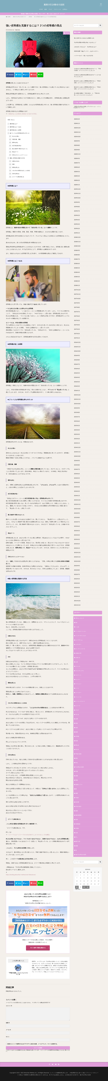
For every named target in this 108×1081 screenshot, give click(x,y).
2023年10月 (77, 136)
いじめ (77, 627)
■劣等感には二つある (14, 127)
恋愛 (76, 775)
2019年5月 (77, 215)
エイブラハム (79, 640)
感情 (76, 793)
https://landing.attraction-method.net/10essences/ (21, 874)
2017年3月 (77, 329)
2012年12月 (77, 552)
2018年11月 (77, 241)
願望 (76, 845)
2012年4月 (77, 583)
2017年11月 (77, 294)
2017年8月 (77, 307)
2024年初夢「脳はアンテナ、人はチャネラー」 (86, 51)
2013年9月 (77, 513)
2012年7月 (77, 574)
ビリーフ (77, 705)
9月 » (79, 889)
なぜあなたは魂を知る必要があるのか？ (84, 68)
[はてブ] (25, 74)
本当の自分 (78, 806)
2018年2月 (77, 281)
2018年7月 (77, 259)
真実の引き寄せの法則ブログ (19, 16)
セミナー (77, 679)
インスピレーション (80, 631)
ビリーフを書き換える (16, 176)
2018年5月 (77, 268)
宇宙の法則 (78, 754)
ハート (77, 688)
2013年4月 (77, 535)
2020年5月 (77, 171)
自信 (76, 832)
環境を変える (14, 167)
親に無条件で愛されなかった (18, 148)
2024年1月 (77, 123)
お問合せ (65, 9)
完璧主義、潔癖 (15, 139)
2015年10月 (77, 403)
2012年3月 (77, 587)
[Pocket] (33, 74)
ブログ (50, 9)
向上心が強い (14, 136)
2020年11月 (77, 154)
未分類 (77, 802)
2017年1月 (77, 338)
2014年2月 (77, 491)
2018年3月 (77, 276)
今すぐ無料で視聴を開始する (38, 947)
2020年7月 (77, 163)
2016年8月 (77, 360)
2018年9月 (77, 250)
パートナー (78, 692)
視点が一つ (13, 151)
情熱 (76, 780)
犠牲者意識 (78, 815)
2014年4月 (77, 482)
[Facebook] (10, 74)
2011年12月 (77, 600)
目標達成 (77, 824)
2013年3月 (77, 539)
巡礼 (76, 758)
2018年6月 (77, 263)
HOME (41, 9)
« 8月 (76, 889)
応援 (76, 771)
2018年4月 (77, 272)
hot (76, 622)
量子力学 (77, 841)
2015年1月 (77, 443)
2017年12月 (77, 290)
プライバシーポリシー (92, 1072)
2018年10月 (77, 246)
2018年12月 (77, 237)
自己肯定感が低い (15, 145)
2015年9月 (77, 408)
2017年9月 (77, 303)
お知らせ (77, 657)
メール (8, 1029)
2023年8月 (77, 145)
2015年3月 (77, 434)
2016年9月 (77, 355)
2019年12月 (77, 189)
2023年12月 (77, 127)
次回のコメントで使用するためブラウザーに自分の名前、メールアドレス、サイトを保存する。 (32, 1044)
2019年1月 (77, 233)
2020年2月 (77, 180)
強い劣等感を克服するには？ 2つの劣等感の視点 (45, 16)
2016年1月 (77, 390)
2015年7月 (77, 416)
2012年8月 (77, 570)
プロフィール (57, 9)
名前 (8, 1022)
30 (84, 887)
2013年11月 (77, 504)
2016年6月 (77, 368)
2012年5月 (77, 578)
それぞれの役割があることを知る (19, 170)
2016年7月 (77, 364)
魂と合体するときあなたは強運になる (84, 38)
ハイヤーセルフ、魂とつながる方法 (83, 55)
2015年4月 (77, 430)
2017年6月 (77, 316)
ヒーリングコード (80, 701)
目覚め (77, 828)
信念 (76, 727)
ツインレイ (78, 683)
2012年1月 (77, 596)
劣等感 (30, 16)
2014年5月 (77, 478)
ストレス (77, 666)
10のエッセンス (79, 618)
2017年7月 (77, 311)
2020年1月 (77, 184)
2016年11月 (77, 346)
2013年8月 (77, 517)
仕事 (76, 719)
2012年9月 (77, 565)
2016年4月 (77, 377)
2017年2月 (77, 333)
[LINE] (40, 74)
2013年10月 (77, 508)
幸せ (76, 762)
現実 (76, 819)
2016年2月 (77, 386)
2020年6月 (77, 167)
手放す (77, 797)
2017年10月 (77, 298)
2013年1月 (77, 548)
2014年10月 (77, 456)
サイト (7, 1036)
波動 (76, 810)
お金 (76, 662)
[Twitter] (18, 74)
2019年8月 (77, 206)
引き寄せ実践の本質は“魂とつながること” (85, 42)
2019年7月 (77, 211)
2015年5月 (77, 425)
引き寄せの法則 (79, 767)
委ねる (77, 745)
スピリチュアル (79, 670)
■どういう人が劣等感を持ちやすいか (18, 133)
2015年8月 (77, 412)
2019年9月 (77, 202)
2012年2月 (77, 592)
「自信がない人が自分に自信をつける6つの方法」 (22, 114)
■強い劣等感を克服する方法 (16, 158)
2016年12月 (77, 342)
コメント (9, 1005)
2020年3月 (77, 176)
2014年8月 (77, 465)
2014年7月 (77, 469)
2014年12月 (77, 447)
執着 (76, 740)
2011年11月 (77, 605)
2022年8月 (77, 149)
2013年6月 (77, 526)
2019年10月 (77, 198)
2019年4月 (77, 219)
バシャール (78, 697)
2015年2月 (77, 438)
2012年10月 (77, 561)
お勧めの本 (78, 653)
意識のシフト (79, 784)
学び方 (77, 749)
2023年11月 (77, 132)
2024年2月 (77, 119)
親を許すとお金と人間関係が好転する (84, 81)
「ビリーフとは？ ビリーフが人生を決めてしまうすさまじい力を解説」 (29, 834)
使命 (76, 723)
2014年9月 (77, 460)
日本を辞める (14, 173)
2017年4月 (77, 325)
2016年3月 (77, 381)
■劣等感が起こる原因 (14, 130)
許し (76, 837)
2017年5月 (77, 320)
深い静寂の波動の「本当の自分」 (83, 93)
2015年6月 (77, 421)
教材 (45, 9)
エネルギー (78, 644)
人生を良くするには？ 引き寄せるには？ (85, 46)
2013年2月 (77, 543)
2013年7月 (77, 522)
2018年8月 (77, 254)
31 (87, 887)
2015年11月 (77, 399)
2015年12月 (77, 395)
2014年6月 (77, 473)
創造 (76, 732)
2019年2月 (77, 228)
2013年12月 (77, 500)
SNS (12, 164)
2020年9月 (77, 158)
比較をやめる (14, 161)
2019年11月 (77, 193)
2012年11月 (77, 557)
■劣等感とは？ (13, 123)
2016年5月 (77, 373)
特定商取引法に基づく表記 (77, 1072)
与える (77, 714)
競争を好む (13, 142)
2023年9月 (77, 141)
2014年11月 (77, 452)
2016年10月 (77, 351)
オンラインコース (80, 648)
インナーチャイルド (80, 635)
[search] (100, 25)
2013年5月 (77, 530)
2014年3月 (77, 487)
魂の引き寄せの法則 (80, 854)
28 (77, 887)
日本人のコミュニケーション (18, 155)
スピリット (78, 675)
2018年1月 (77, 285)
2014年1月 (77, 495)
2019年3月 (77, 224)
